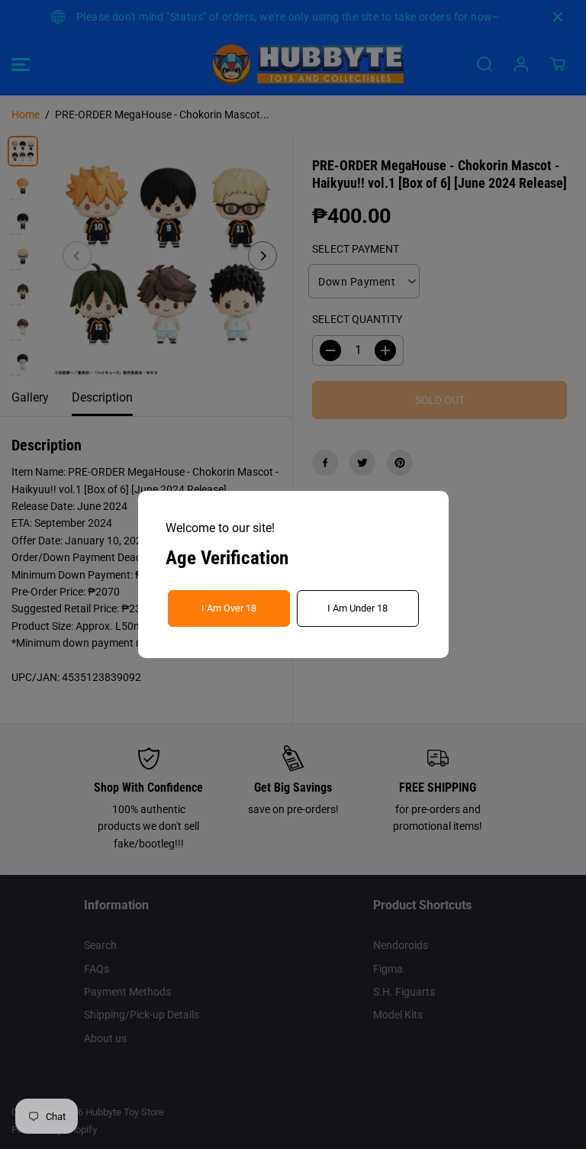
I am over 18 (228, 608)
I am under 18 (357, 608)
